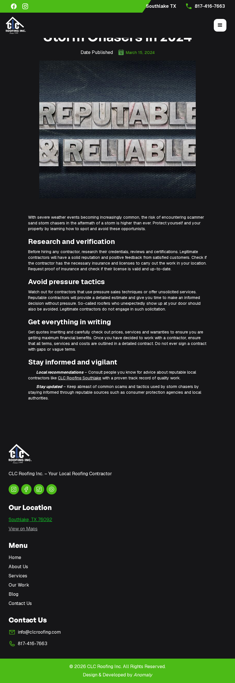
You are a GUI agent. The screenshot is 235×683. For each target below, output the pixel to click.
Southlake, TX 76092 (30, 520)
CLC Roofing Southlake (79, 378)
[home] (16, 25)
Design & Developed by (117, 675)
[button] (220, 25)
